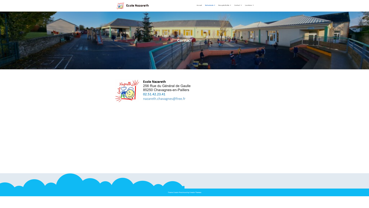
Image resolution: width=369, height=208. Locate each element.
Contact (237, 5)
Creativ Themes (195, 192)
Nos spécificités (223, 5)
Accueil (199, 5)
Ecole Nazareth (137, 5)
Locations (248, 5)
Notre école (209, 5)
